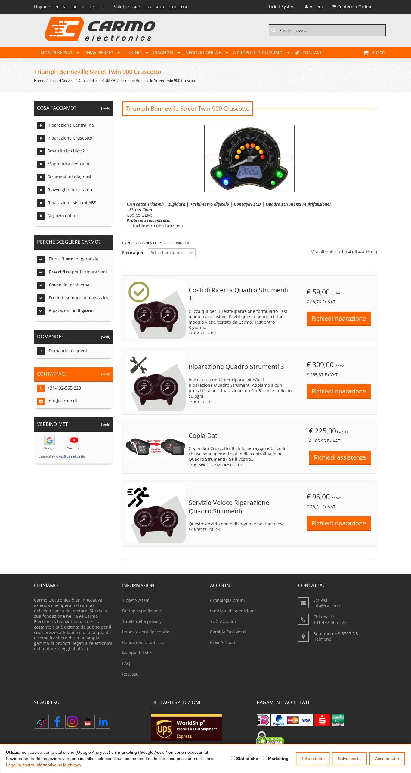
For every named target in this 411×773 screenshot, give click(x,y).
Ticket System (136, 600)
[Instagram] (72, 721)
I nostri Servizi (55, 52)
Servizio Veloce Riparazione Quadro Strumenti (229, 506)
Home (39, 80)
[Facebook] (57, 721)
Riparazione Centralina (71, 125)
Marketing (278, 758)
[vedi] (104, 108)
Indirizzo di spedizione (233, 611)
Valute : (121, 7)
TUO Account (223, 621)
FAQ (126, 663)
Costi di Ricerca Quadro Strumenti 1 (238, 294)
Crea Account (223, 642)
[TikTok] (41, 721)
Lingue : (42, 7)
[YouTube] (87, 721)
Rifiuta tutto (312, 758)
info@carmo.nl (62, 401)
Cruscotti (86, 80)
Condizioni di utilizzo (143, 642)
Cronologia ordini (227, 600)
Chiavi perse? (98, 52)
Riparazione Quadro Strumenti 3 (236, 366)
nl (65, 7)
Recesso (130, 674)
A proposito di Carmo (258, 52)
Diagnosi (163, 52)
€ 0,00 (378, 52)
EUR (147, 7)
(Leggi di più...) (73, 648)
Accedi (316, 6)
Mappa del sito (137, 653)
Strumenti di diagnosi (69, 177)
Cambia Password (228, 632)
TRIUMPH (107, 80)
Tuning (133, 52)
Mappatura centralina (70, 164)
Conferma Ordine (354, 6)
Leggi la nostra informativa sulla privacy (43, 764)
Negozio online (203, 52)
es (100, 7)
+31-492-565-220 (64, 388)
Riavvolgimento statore (71, 189)
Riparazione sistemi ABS (72, 202)
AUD (160, 7)
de (74, 7)
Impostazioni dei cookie (145, 632)
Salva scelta (349, 758)
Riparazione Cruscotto (70, 138)
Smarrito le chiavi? (66, 151)
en (55, 7)
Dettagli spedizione (141, 611)
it (83, 7)
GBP (136, 7)
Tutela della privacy (142, 621)
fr (92, 7)
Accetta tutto (387, 758)
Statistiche (246, 758)
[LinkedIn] (103, 721)
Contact (312, 52)
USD (185, 7)
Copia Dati (204, 435)
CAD (172, 7)
